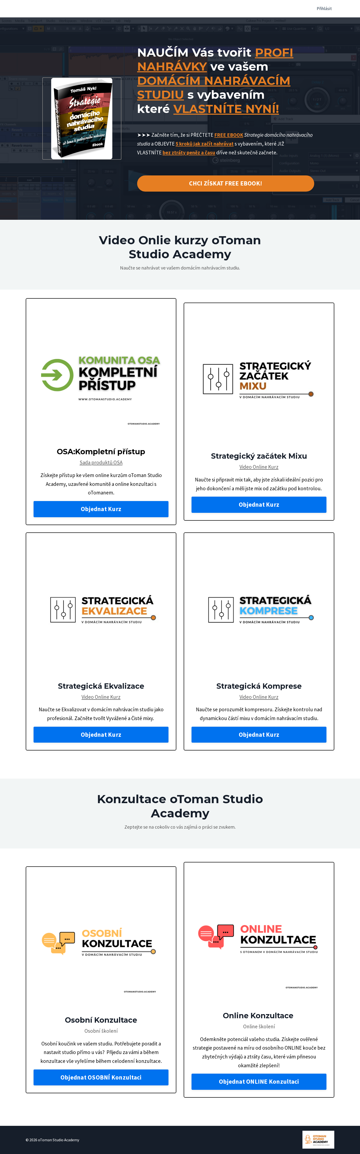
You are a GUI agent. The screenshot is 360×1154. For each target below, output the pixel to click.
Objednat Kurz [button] (101, 509)
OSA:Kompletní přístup (101, 451)
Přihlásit (324, 8)
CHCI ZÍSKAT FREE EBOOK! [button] (225, 183)
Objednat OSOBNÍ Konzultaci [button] (101, 1077)
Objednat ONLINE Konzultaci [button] (259, 1081)
